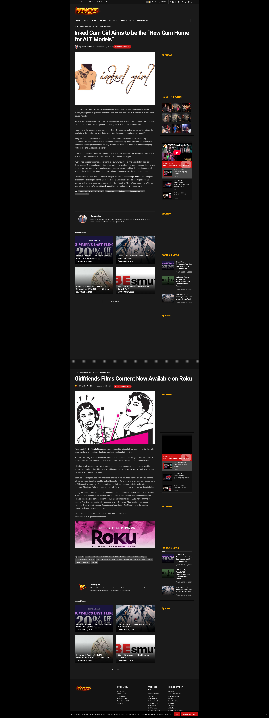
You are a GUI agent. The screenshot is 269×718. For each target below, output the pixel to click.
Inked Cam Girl (121, 110)
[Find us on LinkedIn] (175, 2)
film (129, 557)
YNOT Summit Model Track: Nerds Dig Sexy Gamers (181, 166)
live (98, 559)
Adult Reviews (152, 698)
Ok (177, 714)
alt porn (100, 191)
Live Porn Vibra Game (175, 710)
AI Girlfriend (172, 708)
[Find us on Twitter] (173, 2)
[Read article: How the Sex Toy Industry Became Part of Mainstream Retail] (135, 250)
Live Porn (151, 696)
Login (185, 2)
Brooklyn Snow (111, 191)
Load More (115, 301)
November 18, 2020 (103, 386)
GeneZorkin (87, 46)
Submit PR (104, 2)
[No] (266, 714)
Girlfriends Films (95, 449)
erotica (115, 557)
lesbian (91, 559)
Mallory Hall (87, 386)
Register (191, 2)
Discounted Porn (153, 703)
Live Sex (171, 703)
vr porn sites (152, 705)
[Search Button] (193, 20)
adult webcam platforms (87, 191)
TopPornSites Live (154, 701)
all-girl (88, 557)
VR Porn (171, 705)
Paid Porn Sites (173, 701)
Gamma (135, 557)
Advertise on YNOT (94, 2)
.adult (81, 557)
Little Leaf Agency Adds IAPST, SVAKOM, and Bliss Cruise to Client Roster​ (183, 281)
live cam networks (82, 194)
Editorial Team (122, 698)
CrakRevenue (152, 708)
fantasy (122, 557)
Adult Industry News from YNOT (89, 26)
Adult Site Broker (174, 696)
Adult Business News (106, 26)
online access (117, 559)
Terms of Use (121, 694)
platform (137, 559)
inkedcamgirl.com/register (134, 177)
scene (150, 559)
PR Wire (103, 20)
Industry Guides (127, 20)
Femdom (171, 698)
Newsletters (142, 20)
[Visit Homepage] (88, 11)
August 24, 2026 (85, 261)
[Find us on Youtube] (179, 2)
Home (78, 20)
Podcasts (113, 20)
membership (106, 559)
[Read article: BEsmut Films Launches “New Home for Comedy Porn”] (135, 280)
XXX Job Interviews (174, 694)
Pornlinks (171, 691)
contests (95, 557)
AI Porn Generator (154, 710)
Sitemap (120, 703)
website (94, 562)
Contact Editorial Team (81, 2)
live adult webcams (137, 191)
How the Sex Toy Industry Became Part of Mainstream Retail (184, 297)
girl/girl (143, 557)
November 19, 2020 (103, 47)
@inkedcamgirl (135, 186)
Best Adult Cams (153, 694)
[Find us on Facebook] (170, 2)
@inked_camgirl (106, 186)
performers (128, 559)
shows (78, 562)
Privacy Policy (121, 696)
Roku (144, 559)
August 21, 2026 (127, 292)
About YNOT (121, 691)
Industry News (90, 20)
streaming (85, 562)
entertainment (106, 557)
